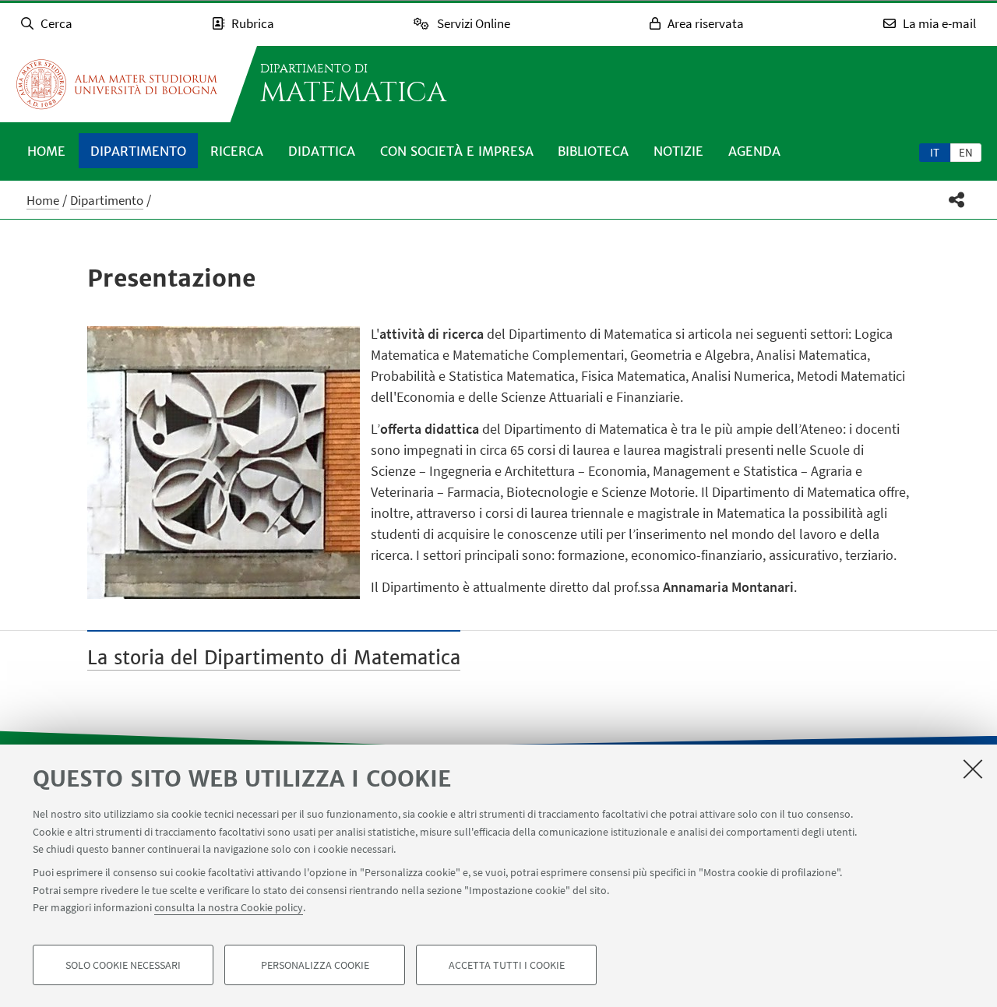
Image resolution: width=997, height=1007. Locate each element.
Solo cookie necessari (123, 965)
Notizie (678, 151)
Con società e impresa (457, 151)
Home (46, 151)
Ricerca (236, 151)
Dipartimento (138, 151)
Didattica (321, 151)
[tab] (934, 152)
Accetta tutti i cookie (507, 965)
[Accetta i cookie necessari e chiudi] (972, 768)
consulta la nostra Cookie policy (228, 907)
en (966, 152)
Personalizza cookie (315, 965)
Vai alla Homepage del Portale (117, 84)
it (934, 152)
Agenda (754, 151)
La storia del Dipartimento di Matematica (273, 658)
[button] (957, 199)
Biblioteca (593, 151)
